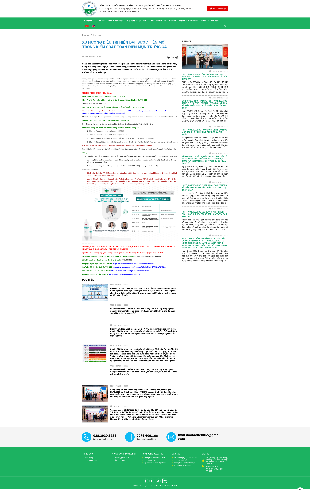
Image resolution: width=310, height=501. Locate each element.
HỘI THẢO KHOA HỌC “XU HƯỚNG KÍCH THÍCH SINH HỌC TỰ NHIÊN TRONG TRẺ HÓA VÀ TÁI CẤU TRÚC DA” (204, 214)
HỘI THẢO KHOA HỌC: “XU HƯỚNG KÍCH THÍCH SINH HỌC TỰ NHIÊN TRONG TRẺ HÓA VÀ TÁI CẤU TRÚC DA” (204, 76)
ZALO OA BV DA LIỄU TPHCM (214, 470)
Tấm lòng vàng (119, 460)
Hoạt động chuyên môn (136, 20)
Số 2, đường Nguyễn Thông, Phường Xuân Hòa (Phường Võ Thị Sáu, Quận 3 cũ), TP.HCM (217, 460)
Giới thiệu (100, 20)
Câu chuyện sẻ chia (121, 458)
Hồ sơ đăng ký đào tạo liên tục (185, 458)
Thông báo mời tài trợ (182, 465)
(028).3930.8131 (212, 466)
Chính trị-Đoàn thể (158, 20)
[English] (94, 26)
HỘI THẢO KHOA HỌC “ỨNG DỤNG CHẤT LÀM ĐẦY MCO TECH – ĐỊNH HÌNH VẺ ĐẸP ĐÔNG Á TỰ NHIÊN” (204, 132)
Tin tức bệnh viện (115, 20)
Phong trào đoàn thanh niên (154, 458)
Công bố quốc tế (180, 460)
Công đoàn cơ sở (150, 460)
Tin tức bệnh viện (90, 460)
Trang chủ (88, 20)
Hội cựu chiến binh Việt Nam (155, 463)
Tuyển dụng (88, 458)
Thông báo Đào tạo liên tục (184, 463)
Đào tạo (172, 20)
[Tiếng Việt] (87, 26)
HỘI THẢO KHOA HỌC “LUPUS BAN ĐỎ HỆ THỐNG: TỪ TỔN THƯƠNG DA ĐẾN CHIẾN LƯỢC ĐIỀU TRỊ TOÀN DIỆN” (204, 187)
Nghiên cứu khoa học (188, 20)
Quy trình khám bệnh (210, 20)
